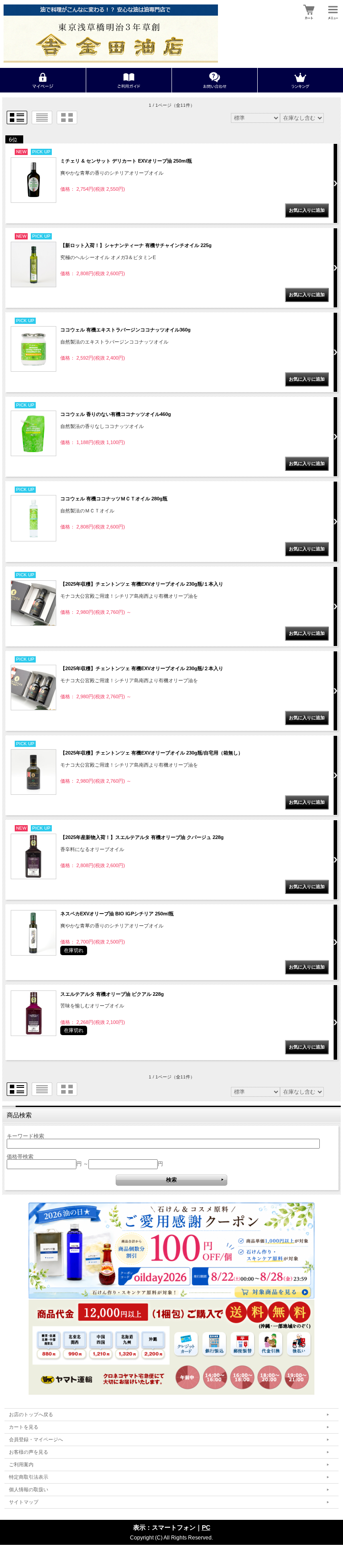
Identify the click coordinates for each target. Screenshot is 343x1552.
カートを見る (23, 1427)
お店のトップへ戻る (31, 1414)
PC (206, 1527)
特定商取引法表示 (28, 1477)
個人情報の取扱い (28, 1489)
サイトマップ (23, 1502)
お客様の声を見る (28, 1452)
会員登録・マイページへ (36, 1439)
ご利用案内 (21, 1464)
